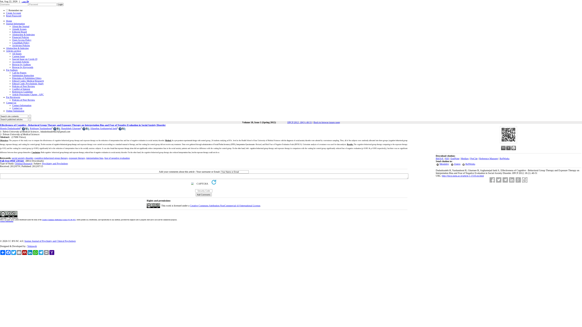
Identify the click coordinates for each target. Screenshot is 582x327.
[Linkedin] (511, 180)
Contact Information (21, 105)
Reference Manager (488, 158)
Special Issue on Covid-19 (24, 59)
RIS (447, 158)
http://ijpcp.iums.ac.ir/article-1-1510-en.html (463, 176)
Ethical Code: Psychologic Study (28, 83)
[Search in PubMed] (27, 129)
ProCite (474, 158)
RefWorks (504, 158)
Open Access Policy (21, 40)
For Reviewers (13, 97)
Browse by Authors (21, 64)
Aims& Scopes (19, 29)
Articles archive (13, 51)
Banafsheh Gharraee (71, 128)
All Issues (17, 53)
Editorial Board (19, 32)
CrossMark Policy (20, 42)
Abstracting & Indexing (23, 34)
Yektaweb (32, 246)
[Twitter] (498, 180)
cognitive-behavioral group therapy (51, 158)
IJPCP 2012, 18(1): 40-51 (299, 122)
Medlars (465, 158)
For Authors (12, 70)
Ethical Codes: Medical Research (28, 81)
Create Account (13, 13)
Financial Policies (20, 37)
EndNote (455, 158)
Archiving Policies (21, 45)
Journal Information (15, 23)
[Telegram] (505, 180)
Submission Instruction (23, 75)
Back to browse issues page (327, 122)
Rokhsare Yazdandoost (41, 128)
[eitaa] (524, 180)
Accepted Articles (20, 62)
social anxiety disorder (22, 158)
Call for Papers (19, 72)
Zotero (457, 164)
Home (9, 21)
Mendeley (444, 164)
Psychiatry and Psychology (55, 163)
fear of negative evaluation (117, 158)
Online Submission (15, 111)
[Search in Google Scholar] (23, 129)
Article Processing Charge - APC (28, 94)
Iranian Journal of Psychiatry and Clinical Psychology (50, 241)
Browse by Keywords (22, 67)
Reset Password (13, 16)
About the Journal (20, 26)
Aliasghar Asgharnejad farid (103, 128)
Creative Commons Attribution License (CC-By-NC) (59, 220)
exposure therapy (77, 158)
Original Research (23, 163)
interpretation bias (94, 158)
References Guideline (22, 92)
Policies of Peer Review (23, 86)
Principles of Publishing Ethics (26, 78)
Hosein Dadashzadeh (10, 128)
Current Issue (18, 56)
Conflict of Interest (21, 89)
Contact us (11, 102)
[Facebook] (492, 180)
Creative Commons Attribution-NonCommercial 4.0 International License (225, 205)
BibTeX (439, 158)
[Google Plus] (518, 180)
